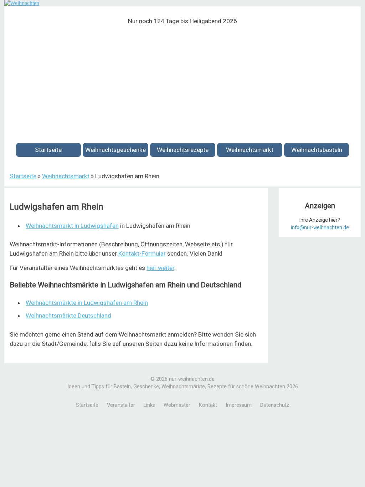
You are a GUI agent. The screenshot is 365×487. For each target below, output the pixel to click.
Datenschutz (274, 405)
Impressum (239, 405)
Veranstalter (121, 405)
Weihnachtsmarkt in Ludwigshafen (72, 225)
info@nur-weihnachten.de (320, 227)
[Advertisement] (182, 79)
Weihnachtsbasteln (316, 149)
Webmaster (177, 405)
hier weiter (160, 267)
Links (149, 405)
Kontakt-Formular (142, 253)
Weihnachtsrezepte (183, 149)
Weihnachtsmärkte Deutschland (68, 315)
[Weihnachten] (21, 3)
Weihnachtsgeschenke (115, 149)
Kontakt (208, 405)
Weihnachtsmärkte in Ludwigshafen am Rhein (87, 302)
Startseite (48, 149)
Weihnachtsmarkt (249, 149)
